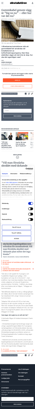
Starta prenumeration (17, 86)
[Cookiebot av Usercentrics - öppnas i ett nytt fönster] (25, 169)
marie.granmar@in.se (6, 64)
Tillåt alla (16, 227)
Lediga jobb (5, 378)
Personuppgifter (24, 379)
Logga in (32, 3)
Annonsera (5, 382)
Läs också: (17, 262)
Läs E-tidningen (23, 369)
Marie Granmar (6, 62)
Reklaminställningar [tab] (26, 173)
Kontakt (21, 376)
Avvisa (16, 238)
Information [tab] (13, 173)
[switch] (30, 208)
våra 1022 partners (12, 182)
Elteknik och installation (9, 93)
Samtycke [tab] (5, 173)
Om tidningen (23, 373)
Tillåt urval (16, 233)
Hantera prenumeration (6, 374)
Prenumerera (6, 369)
